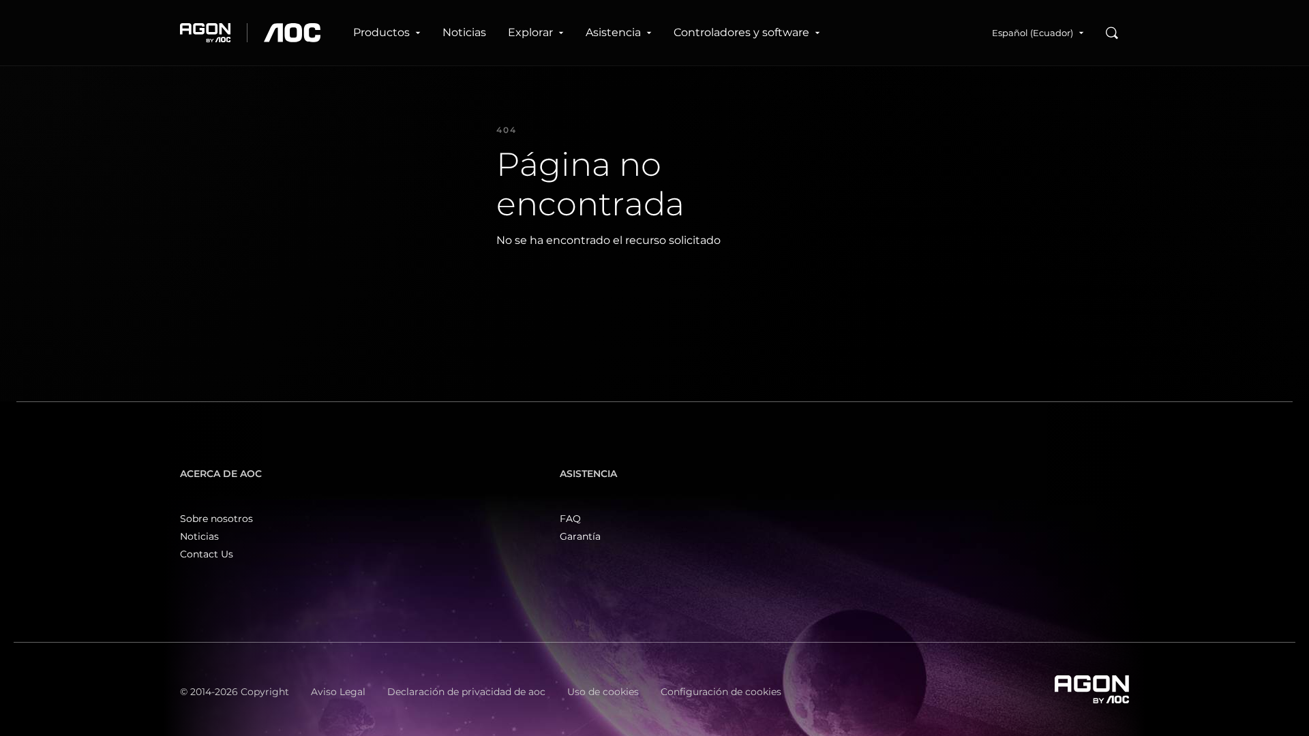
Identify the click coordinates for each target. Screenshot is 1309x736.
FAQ (570, 518)
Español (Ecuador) (1032, 32)
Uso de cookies (603, 692)
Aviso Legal (338, 692)
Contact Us (206, 554)
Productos (381, 32)
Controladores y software (741, 32)
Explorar (530, 32)
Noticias (464, 32)
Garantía (580, 536)
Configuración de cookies (721, 692)
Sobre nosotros (216, 518)
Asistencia (613, 32)
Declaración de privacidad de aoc (466, 692)
